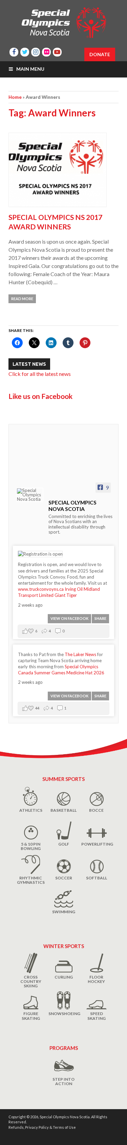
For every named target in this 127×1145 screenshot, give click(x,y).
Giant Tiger (66, 595)
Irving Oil (74, 589)
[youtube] (57, 51)
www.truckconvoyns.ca (41, 589)
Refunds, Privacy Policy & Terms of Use (42, 1127)
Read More (22, 298)
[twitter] (24, 51)
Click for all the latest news (39, 374)
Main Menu (30, 69)
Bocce (96, 810)
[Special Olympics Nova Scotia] (29, 495)
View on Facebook (69, 618)
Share (100, 618)
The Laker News (80, 654)
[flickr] (46, 51)
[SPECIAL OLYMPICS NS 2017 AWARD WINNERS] (63, 172)
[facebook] (13, 51)
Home (15, 97)
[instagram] (35, 51)
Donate (99, 54)
